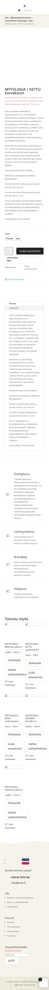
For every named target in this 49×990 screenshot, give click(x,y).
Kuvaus (12, 303)
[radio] (9, 238)
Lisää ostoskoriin (30, 251)
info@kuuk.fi (18, 882)
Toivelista (11, 935)
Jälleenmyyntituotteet (20, 17)
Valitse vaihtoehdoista (17, 672)
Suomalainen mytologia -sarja (19, 20)
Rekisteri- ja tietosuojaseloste (20, 897)
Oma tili (10, 922)
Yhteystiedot (12, 906)
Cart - (27, 10)
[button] (14, 279)
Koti (7, 17)
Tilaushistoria (13, 931)
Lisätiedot (14, 308)
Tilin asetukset (13, 926)
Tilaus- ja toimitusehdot (17, 902)
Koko (7, 234)
